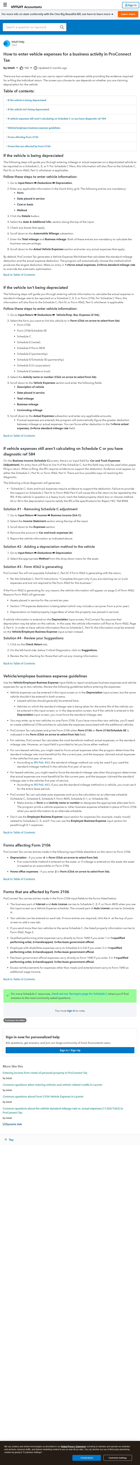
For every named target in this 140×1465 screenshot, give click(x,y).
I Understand (86, 1457)
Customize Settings (118, 1457)
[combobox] (34, 27)
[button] (5, 4)
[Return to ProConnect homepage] (26, 4)
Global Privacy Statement (73, 1446)
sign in (71, 1010)
